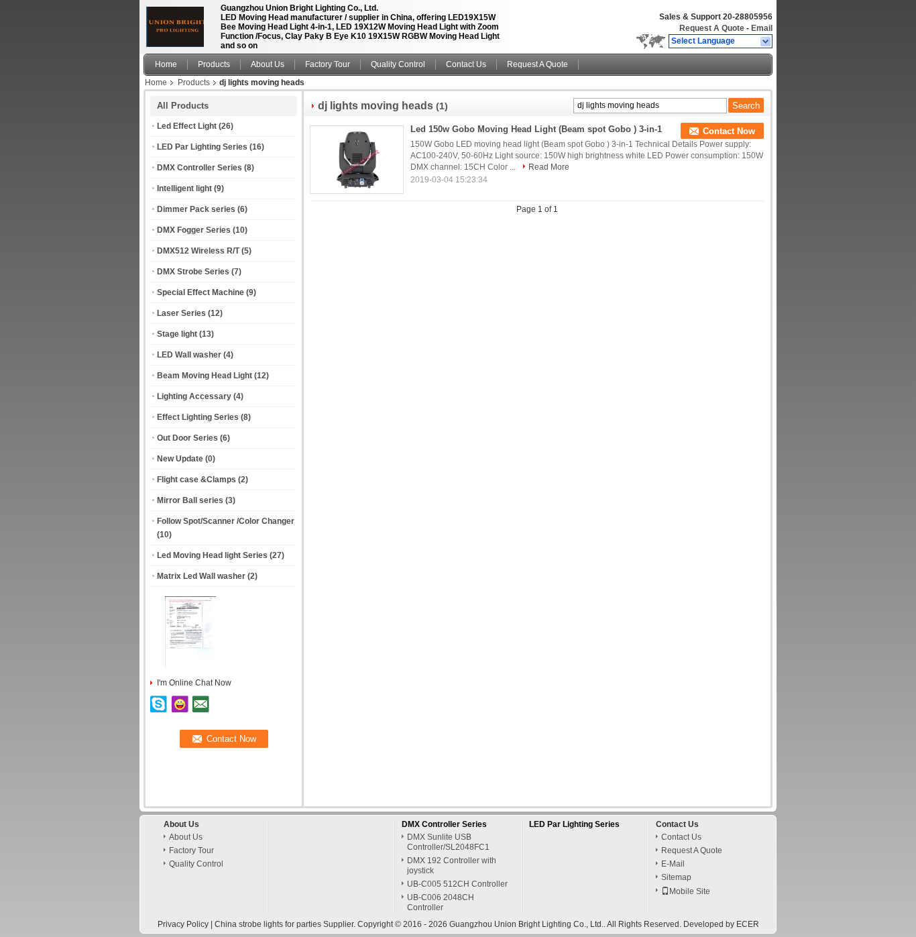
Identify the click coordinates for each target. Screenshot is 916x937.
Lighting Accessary (194, 396)
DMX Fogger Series (194, 230)
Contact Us (466, 64)
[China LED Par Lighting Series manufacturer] (178, 23)
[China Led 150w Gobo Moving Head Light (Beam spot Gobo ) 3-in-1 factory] (357, 159)
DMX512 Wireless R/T (198, 251)
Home (166, 64)
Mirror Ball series (190, 500)
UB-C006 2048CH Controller (440, 902)
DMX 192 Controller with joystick (451, 865)
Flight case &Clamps (196, 479)
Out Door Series (187, 438)
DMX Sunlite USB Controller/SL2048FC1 (448, 842)
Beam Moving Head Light (204, 375)
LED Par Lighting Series (202, 147)
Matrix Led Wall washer (201, 576)
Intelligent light (184, 188)
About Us (267, 64)
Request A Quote (711, 28)
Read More (548, 167)
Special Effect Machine (200, 292)
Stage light (177, 334)
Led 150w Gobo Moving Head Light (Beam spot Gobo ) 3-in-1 (536, 129)
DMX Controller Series (199, 167)
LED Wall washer (189, 355)
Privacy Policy (183, 924)
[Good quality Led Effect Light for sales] (190, 666)
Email (761, 28)
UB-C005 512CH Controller (457, 884)
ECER (747, 924)
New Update (180, 458)
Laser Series (181, 313)
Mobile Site (689, 891)
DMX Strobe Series (193, 271)
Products (214, 64)
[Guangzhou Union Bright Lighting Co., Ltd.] (766, 42)
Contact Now (729, 131)
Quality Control (398, 64)
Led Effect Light (187, 126)
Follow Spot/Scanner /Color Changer (225, 521)
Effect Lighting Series (198, 417)
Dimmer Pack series (196, 209)
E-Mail (673, 864)
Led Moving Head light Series (212, 555)
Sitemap (676, 877)
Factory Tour (327, 64)
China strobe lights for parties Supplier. (286, 924)
